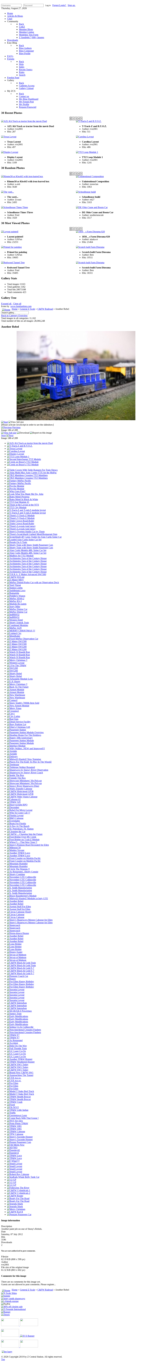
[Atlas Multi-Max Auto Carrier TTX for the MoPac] (32, 472)
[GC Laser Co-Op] (16, 1051)
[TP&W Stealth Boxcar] (19, 1096)
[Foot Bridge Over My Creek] (21, 837)
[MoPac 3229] (14, 628)
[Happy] (11, 979)
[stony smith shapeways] (13, 1298)
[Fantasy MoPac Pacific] (19, 480)
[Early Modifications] (17, 1016)
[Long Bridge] (14, 944)
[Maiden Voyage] (15, 850)
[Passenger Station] (16, 729)
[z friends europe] (10, 1301)
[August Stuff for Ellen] (18, 909)
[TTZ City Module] (16, 507)
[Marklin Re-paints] (16, 604)
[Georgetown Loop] (17, 1115)
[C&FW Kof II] (15, 1212)
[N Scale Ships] (9, 1293)
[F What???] (13, 1161)
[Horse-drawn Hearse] (18, 933)
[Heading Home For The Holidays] (24, 735)
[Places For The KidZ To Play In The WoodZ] (29, 762)
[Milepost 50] (14, 847)
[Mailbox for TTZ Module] (20, 555)
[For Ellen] (12, 1083)
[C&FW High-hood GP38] (20, 791)
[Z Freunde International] (13, 1309)
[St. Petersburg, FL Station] (20, 829)
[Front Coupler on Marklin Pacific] (24, 858)
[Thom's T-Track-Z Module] (21, 515)
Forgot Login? (59, 5)
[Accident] (12, 1043)
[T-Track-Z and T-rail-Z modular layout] (26, 510)
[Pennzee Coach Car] (17, 976)
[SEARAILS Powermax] (19, 1011)
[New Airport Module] (18, 705)
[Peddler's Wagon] (16, 596)
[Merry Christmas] (16, 1209)
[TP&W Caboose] (16, 1131)
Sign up (72, 5)
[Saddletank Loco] (16, 590)
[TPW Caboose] (15, 1134)
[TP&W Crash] (14, 1102)
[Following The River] (18, 1187)
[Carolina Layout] (16, 451)
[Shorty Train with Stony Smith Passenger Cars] (30, 545)
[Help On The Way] (17, 1045)
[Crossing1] (13, 711)
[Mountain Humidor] (17, 863)
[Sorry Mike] (13, 606)
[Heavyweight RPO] (17, 804)
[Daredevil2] (13, 1150)
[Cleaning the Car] (16, 831)
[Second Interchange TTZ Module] (24, 459)
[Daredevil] (13, 1153)
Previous (16, 427)
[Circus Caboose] (15, 914)
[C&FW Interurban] (17, 1003)
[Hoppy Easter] (14, 952)
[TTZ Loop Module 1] (18, 456)
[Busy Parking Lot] (16, 724)
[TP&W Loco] (14, 1155)
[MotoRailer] (13, 636)
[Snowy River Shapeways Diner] (23, 786)
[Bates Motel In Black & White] (22, 499)
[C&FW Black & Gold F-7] (20, 968)
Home (15, 309)
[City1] (11, 713)
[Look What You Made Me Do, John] (25, 494)
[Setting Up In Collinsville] (20, 1027)
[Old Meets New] (15, 1145)
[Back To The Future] (17, 687)
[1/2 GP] (11, 1179)
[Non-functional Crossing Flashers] (24, 1029)
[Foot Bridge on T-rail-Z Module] (23, 839)
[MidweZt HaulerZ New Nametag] (24, 759)
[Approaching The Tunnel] (20, 1075)
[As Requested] (15, 1040)
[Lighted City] (14, 633)
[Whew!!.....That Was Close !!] (22, 842)
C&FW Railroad (45, 309)
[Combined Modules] (17, 625)
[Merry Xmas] (14, 708)
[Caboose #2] (14, 799)
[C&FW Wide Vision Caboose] (22, 796)
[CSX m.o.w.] (14, 1078)
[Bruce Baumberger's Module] (22, 896)
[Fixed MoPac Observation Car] (22, 638)
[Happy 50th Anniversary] (20, 737)
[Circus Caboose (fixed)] (19, 912)
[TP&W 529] (13, 802)
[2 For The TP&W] (16, 665)
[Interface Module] (16, 746)
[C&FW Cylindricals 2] (18, 1193)
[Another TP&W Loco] (18, 853)
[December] (13, 807)
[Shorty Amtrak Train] (18, 622)
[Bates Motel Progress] (18, 496)
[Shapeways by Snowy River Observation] (27, 770)
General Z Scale (27, 309)
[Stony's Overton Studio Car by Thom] (26, 531)
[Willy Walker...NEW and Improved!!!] (26, 748)
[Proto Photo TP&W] (17, 1123)
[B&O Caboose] (15, 818)
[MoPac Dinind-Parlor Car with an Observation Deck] (33, 582)
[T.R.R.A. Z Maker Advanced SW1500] (26, 574)
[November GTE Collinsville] (21, 877)
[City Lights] (13, 716)
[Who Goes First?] (16, 491)
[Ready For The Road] (18, 1198)
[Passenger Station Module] (20, 740)
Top (3, 1359)
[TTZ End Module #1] (18, 502)
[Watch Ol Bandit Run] (18, 652)
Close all (17, 303)
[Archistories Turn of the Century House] (27, 558)
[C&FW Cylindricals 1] (18, 1190)
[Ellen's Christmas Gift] (18, 727)
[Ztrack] (5, 1314)
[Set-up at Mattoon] (16, 954)
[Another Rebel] (15, 901)
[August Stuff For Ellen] (19, 906)
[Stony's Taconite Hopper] (20, 1137)
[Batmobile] (13, 593)
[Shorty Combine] (16, 874)
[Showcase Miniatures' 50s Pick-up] (24, 780)
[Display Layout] (15, 454)
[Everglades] (13, 821)
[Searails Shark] (15, 1203)
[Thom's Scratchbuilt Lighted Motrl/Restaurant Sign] (32, 534)
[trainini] (5, 1296)
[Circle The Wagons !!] (18, 869)
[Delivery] (12, 756)
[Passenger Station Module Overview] (25, 732)
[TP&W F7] (13, 1035)
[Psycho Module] (15, 486)
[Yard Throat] (14, 585)
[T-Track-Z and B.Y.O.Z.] (20, 446)
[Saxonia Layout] (15, 989)
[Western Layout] (15, 663)
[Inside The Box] (15, 775)
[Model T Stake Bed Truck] (20, 1091)
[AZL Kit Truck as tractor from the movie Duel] (30, 443)
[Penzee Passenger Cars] (19, 1142)
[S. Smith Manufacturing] (19, 887)
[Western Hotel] (15, 620)
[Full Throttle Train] (17, 1048)
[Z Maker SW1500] (17, 641)
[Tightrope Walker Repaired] (21, 767)
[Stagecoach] (13, 925)
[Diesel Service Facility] (19, 721)
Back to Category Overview (14, 315)
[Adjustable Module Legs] (20, 679)
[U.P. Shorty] (13, 681)
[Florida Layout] (15, 815)
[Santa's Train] (14, 1013)
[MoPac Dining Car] (17, 609)
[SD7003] (12, 1147)
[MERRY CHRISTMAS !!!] (21, 630)
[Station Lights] (15, 588)
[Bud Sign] (12, 719)
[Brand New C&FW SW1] (20, 1072)
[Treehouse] (13, 764)
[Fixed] (11, 1104)
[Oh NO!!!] (13, 1107)
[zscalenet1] (12, 1306)
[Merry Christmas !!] (17, 660)
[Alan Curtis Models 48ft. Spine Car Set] (26, 550)
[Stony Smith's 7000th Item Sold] (23, 703)
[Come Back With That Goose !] (23, 1118)
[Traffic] (11, 1112)
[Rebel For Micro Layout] (19, 810)
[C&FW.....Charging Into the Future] (24, 834)
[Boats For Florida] (16, 823)
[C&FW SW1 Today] (17, 1064)
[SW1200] (12, 668)
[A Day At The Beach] (18, 826)
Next (3, 435)
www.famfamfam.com (20, 306)
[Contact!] (12, 700)
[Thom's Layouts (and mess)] (21, 526)
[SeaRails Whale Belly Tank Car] (23, 1177)
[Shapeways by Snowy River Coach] (25, 772)
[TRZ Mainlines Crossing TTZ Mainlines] (27, 475)
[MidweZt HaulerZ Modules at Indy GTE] (27, 898)
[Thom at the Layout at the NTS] (23, 504)
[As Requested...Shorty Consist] (22, 871)
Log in (48, 5)
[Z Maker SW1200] (17, 646)
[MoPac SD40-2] (15, 598)
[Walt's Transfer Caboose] (19, 788)
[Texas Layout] (14, 448)
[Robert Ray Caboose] (18, 1174)
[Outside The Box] (16, 778)
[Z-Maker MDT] (15, 579)
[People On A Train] (17, 542)
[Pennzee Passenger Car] (19, 1214)
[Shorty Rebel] (14, 673)
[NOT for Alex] (15, 1120)
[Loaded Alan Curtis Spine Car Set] (24, 539)
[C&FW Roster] (15, 1195)
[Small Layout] (14, 1163)
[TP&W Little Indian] (17, 1110)
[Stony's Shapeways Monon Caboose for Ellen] (30, 920)
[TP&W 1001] (14, 1126)
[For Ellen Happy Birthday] (20, 981)
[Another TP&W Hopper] (19, 1059)
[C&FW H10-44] (15, 577)
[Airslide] (12, 751)
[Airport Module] (15, 689)
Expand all (6, 303)
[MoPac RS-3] (14, 601)
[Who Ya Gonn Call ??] (18, 812)
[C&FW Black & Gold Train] (21, 962)
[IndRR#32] (13, 614)
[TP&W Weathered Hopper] (21, 1062)
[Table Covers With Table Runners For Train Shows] (32, 470)
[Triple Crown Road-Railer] (20, 521)
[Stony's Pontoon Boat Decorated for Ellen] (28, 845)
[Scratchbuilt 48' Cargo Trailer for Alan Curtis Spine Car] (34, 537)
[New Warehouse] (16, 695)
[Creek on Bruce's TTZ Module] (23, 462)
